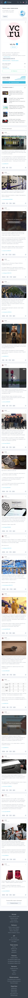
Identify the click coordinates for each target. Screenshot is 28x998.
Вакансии (14, 974)
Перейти (5, 16)
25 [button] (14, 815)
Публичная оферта (14, 983)
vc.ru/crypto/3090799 (6, 811)
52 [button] (14, 674)
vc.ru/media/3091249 (6, 629)
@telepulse (14, 950)
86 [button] (10, 633)
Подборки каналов (14, 918)
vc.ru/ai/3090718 (5, 747)
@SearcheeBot (14, 990)
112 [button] (10, 254)
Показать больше (14, 903)
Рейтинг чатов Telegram (14, 929)
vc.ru (5, 132)
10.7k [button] (4, 674)
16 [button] (10, 167)
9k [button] (3, 254)
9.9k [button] (4, 552)
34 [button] (13, 360)
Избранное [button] (14, 71)
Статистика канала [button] (15, 82)
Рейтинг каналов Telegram (14, 927)
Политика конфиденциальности (14, 981)
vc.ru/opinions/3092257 (6, 250)
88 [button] (10, 790)
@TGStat (14, 947)
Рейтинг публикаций (14, 930)
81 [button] (11, 674)
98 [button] (15, 589)
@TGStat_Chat (14, 948)
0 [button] (7, 315)
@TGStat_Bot (14, 988)
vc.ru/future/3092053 (6, 401)
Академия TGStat (14, 957)
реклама (25, 17)
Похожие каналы (14, 60)
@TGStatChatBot (14, 995)
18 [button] (14, 751)
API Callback (14, 941)
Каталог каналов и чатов (14, 916)
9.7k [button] (4, 894)
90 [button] (10, 552)
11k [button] (4, 633)
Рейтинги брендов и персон (14, 932)
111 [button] (14, 254)
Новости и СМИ (5, 68)
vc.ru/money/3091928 (6, 487)
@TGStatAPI (14, 952)
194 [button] (14, 552)
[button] (24, 2)
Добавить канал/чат (14, 921)
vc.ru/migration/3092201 (7, 312)
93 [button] (11, 277)
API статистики (14, 938)
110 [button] (15, 277)
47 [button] (10, 531)
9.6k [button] (4, 315)
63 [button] (14, 894)
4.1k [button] (4, 203)
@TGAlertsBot (14, 992)
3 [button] (7, 552)
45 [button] (14, 203)
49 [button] (10, 315)
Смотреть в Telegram (14, 222)
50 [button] (10, 447)
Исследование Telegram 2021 (14, 961)
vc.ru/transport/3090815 (7, 786)
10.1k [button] (4, 277)
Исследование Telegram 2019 (14, 959)
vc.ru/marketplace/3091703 (7, 585)
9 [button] (10, 491)
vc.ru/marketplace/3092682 (7, 199)
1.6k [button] (4, 167)
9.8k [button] (4, 790)
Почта (14, 972)
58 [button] (11, 859)
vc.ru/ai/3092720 (5, 163)
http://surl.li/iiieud (7, 57)
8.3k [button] (4, 447)
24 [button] (10, 360)
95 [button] (14, 633)
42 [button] (14, 531)
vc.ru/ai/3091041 (5, 703)
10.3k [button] (4, 589)
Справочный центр (14, 968)
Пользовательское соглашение (14, 979)
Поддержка (14, 970)
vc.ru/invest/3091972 (6, 443)
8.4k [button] (4, 405)
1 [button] (7, 167)
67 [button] (14, 315)
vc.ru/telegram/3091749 (6, 273)
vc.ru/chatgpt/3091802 (6, 527)
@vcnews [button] (14, 47)
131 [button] (11, 589)
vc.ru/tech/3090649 (6, 891)
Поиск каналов (14, 920)
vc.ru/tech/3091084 (6, 670)
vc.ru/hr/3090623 (5, 855)
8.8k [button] (4, 531)
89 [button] (10, 894)
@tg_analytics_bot (14, 993)
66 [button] (10, 203)
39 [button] (14, 447)
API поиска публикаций (14, 939)
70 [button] (10, 405)
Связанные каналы (6, 60)
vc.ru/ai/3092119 (5, 356)
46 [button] (14, 405)
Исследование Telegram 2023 (14, 963)
